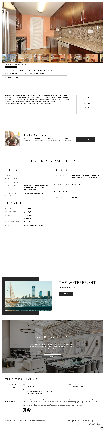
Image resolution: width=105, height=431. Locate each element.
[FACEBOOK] (77, 424)
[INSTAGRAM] (81, 424)
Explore (66, 293)
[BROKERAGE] (98, 424)
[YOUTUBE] (89, 424)
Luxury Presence (39, 421)
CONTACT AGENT (85, 139)
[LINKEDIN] (85, 424)
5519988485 (39, 140)
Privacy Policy (87, 421)
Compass (71, 399)
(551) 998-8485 (78, 386)
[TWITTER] (93, 424)
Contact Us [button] (52, 356)
